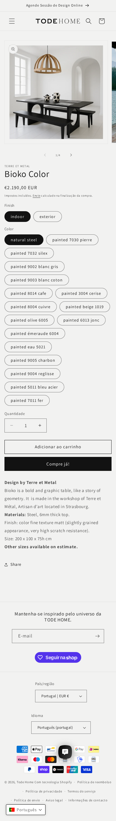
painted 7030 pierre (72, 239)
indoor (17, 216)
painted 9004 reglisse (32, 373)
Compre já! (58, 464)
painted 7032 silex (29, 253)
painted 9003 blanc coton (37, 280)
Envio (36, 196)
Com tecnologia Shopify (53, 782)
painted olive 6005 (29, 320)
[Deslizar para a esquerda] (44, 155)
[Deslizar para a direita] (71, 155)
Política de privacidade (44, 791)
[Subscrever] (97, 636)
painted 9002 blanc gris (34, 266)
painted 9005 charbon (33, 360)
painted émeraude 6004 (35, 333)
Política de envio (27, 800)
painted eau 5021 (28, 347)
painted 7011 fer (27, 400)
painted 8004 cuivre (31, 306)
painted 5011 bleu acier (34, 387)
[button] (11, 21)
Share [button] (15, 564)
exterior (48, 216)
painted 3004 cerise (81, 293)
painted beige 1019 (85, 306)
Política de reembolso (94, 782)
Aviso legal (54, 800)
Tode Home (25, 782)
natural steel (24, 239)
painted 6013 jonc (81, 320)
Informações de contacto (87, 800)
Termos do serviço (82, 791)
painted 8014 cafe (28, 293)
